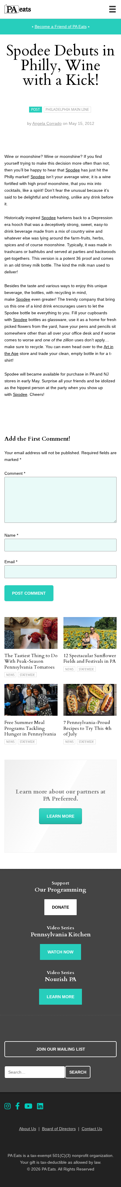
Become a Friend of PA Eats (61, 26)
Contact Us (92, 1128)
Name (11, 535)
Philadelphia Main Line (67, 109)
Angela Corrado (47, 123)
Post (35, 109)
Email (10, 561)
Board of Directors (59, 1128)
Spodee (72, 170)
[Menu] (112, 9)
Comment (14, 473)
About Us (27, 1128)
